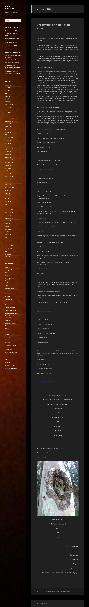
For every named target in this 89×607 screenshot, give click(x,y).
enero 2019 (8, 115)
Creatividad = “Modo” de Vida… (54, 26)
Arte (6, 272)
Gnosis (7, 302)
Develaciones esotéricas (11, 291)
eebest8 (7, 60)
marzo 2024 (8, 85)
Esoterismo (8, 293)
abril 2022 (8, 90)
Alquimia (7, 267)
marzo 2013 (8, 174)
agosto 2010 (8, 221)
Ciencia (7, 285)
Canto (6, 282)
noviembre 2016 (9, 137)
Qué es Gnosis (15, 62)
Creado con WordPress (43, 603)
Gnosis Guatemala (10, 7)
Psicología (8, 337)
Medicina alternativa (10, 323)
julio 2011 (7, 193)
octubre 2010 (8, 215)
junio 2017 (8, 126)
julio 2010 (7, 223)
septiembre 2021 (9, 93)
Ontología (7, 331)
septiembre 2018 (9, 121)
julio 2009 (7, 257)
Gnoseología (8, 299)
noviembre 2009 (9, 246)
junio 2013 (8, 165)
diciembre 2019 (9, 110)
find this (7, 62)
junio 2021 (8, 99)
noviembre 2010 (9, 212)
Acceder (7, 362)
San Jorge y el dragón (11, 45)
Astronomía (8, 275)
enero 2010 (8, 240)
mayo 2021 (8, 101)
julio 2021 (7, 96)
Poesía (7, 334)
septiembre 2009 (9, 251)
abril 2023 (8, 88)
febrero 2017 (8, 135)
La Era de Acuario (16, 60)
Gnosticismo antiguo (10, 310)
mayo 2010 (8, 229)
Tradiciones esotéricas (11, 352)
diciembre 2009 (9, 243)
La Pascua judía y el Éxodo (12, 31)
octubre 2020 (8, 107)
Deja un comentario (67, 591)
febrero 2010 (8, 237)
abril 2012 (8, 179)
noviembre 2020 (9, 104)
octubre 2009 (8, 248)
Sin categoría (8, 349)
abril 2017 (8, 129)
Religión (7, 342)
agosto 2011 (8, 190)
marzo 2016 (8, 143)
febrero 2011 (8, 204)
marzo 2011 (8, 201)
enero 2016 (8, 146)
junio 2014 (8, 154)
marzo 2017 (8, 132)
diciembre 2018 (9, 118)
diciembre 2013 (9, 160)
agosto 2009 (8, 254)
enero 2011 (8, 207)
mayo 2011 (8, 196)
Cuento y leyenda (9, 288)
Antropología (8, 270)
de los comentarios (11, 368)
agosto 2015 (8, 151)
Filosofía (7, 296)
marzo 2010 (8, 234)
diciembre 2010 (9, 210)
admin (49, 591)
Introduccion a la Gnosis (11, 313)
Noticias (7, 328)
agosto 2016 (8, 140)
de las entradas (10, 365)
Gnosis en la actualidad (11, 305)
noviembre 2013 (9, 162)
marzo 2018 (8, 124)
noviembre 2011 (9, 187)
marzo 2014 (8, 157)
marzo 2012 (8, 182)
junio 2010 (8, 226)
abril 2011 (8, 198)
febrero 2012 (8, 185)
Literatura (8, 320)
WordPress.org (9, 371)
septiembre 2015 (9, 149)
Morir (6, 326)
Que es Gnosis (8, 339)
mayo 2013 (8, 168)
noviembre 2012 (9, 176)
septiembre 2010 (9, 218)
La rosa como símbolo (11, 42)
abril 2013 (8, 171)
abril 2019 (8, 113)
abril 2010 (8, 232)
